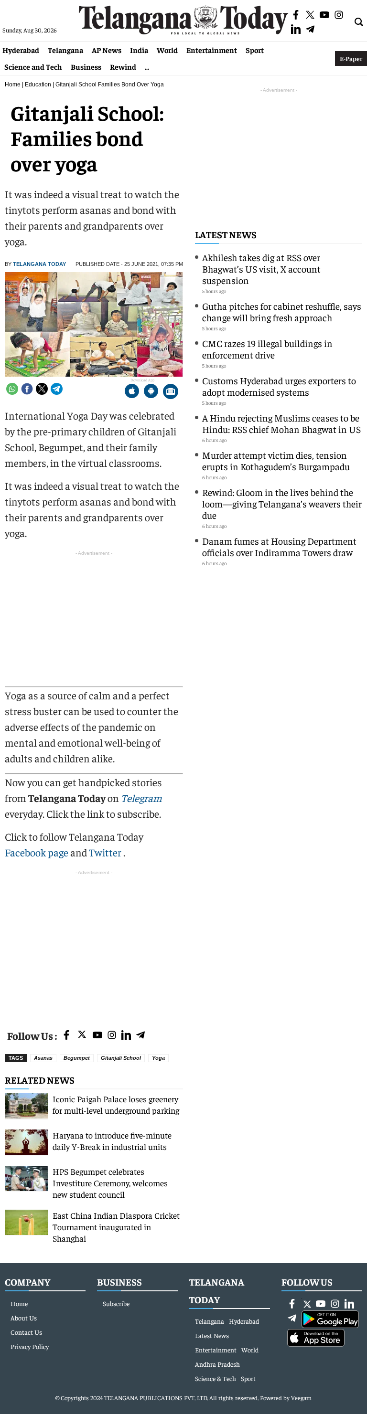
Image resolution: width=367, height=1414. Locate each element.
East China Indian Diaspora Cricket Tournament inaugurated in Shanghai (116, 1227)
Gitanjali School (121, 1058)
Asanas (43, 1058)
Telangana (65, 49)
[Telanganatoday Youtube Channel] (97, 1036)
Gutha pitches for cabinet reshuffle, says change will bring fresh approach (281, 311)
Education (38, 84)
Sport (255, 49)
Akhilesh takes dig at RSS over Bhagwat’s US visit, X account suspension (261, 268)
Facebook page (36, 852)
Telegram (141, 797)
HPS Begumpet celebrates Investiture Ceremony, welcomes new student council (110, 1183)
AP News (106, 49)
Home (13, 84)
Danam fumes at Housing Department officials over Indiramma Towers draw (279, 546)
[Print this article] (170, 392)
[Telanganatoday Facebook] (66, 1036)
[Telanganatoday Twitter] (82, 1036)
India (139, 49)
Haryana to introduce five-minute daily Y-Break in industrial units (112, 1140)
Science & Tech (215, 1378)
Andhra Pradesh (217, 1364)
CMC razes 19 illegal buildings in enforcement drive (267, 348)
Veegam (301, 1397)
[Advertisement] (94, 944)
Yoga (158, 1058)
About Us (24, 1317)
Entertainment (211, 49)
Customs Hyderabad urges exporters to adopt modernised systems (279, 386)
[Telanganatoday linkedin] (126, 1036)
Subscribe (116, 1303)
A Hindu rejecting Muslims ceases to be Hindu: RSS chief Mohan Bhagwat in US (281, 423)
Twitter (106, 852)
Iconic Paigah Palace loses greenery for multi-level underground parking (116, 1104)
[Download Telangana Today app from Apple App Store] (132, 392)
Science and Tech (33, 66)
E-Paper (351, 58)
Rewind (123, 66)
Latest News (226, 234)
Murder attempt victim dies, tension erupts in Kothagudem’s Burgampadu (276, 460)
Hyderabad (20, 49)
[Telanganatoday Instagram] (112, 1036)
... (147, 66)
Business (86, 66)
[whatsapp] (12, 389)
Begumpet (77, 1058)
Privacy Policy (30, 1346)
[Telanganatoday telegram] (140, 1036)
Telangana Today (39, 264)
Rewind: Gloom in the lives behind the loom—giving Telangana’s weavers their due (282, 503)
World (167, 49)
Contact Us (26, 1332)
